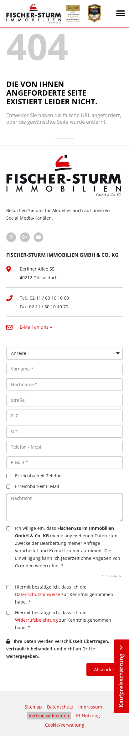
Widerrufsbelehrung (36, 620)
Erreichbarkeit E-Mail (37, 486)
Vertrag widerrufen (49, 716)
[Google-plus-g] (25, 237)
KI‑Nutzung (88, 716)
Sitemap (33, 707)
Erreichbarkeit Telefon (38, 476)
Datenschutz (60, 707)
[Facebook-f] (11, 237)
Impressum (90, 707)
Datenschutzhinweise (37, 594)
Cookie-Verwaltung (64, 725)
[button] (121, 14)
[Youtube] (39, 237)
